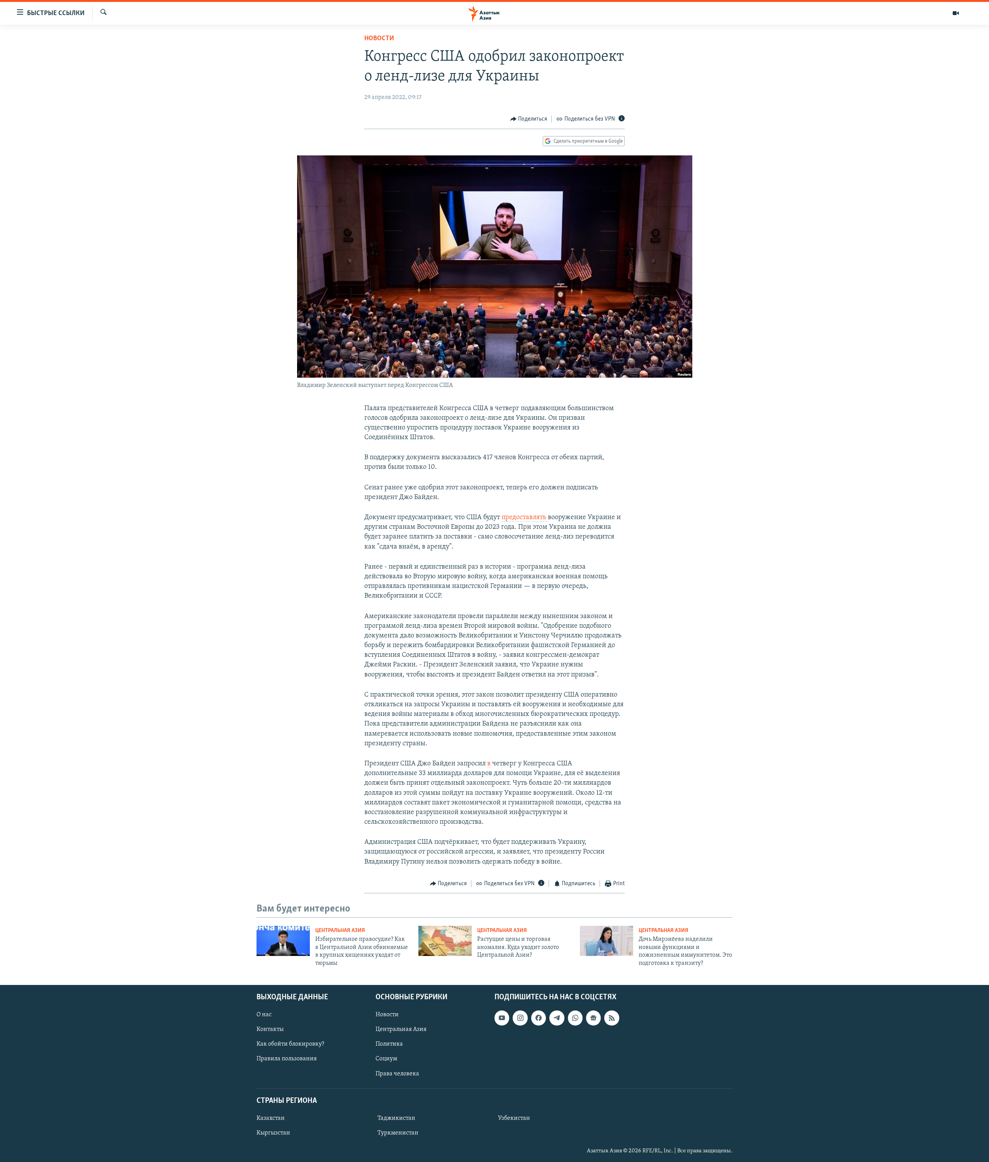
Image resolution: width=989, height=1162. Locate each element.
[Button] (528, 119)
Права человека (397, 1074)
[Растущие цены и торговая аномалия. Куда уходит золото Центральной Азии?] (445, 941)
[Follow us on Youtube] (501, 1017)
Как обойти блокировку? (290, 1044)
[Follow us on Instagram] (520, 1017)
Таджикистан (396, 1118)
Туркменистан (397, 1133)
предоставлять (524, 517)
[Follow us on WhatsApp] (575, 1017)
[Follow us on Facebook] (538, 1017)
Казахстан (271, 1118)
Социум (386, 1059)
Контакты (270, 1029)
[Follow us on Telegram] (556, 1017)
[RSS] (611, 1017)
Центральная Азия (340, 931)
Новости (379, 38)
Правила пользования (287, 1059)
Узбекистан (514, 1118)
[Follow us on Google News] (593, 1017)
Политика (389, 1044)
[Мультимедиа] (955, 13)
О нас (264, 1015)
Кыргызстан (273, 1133)
